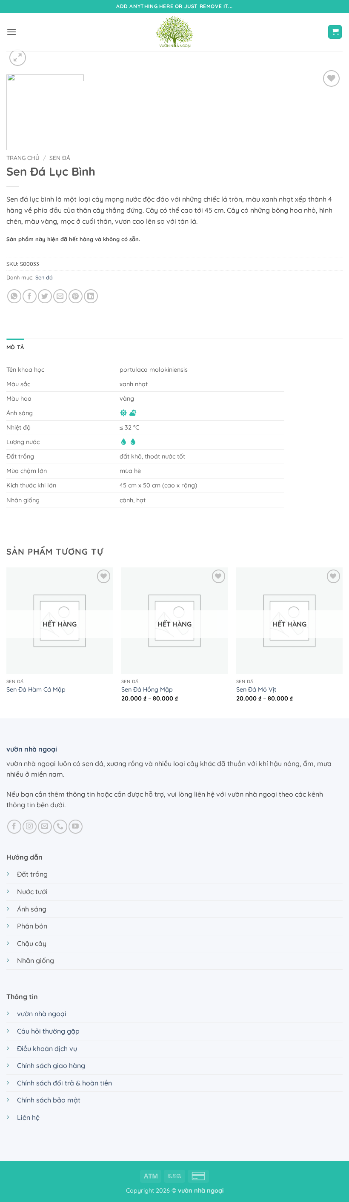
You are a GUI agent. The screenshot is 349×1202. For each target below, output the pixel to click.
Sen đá (59, 157)
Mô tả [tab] (15, 347)
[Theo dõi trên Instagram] (30, 827)
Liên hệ (28, 1117)
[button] (11, 31)
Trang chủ (23, 157)
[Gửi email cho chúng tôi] (45, 827)
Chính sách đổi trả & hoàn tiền (64, 1083)
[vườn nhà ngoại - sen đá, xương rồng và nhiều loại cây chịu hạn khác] (174, 32)
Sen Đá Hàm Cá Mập (36, 689)
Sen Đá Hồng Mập (147, 689)
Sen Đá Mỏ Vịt (256, 689)
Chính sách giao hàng (51, 1065)
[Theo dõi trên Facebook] (14, 827)
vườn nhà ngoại (31, 749)
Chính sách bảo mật (48, 1100)
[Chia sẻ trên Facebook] (30, 296)
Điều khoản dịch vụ (47, 1048)
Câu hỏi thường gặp (48, 1031)
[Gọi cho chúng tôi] (60, 827)
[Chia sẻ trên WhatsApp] (14, 296)
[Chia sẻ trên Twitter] (45, 296)
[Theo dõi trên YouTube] (76, 827)
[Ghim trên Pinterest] (76, 296)
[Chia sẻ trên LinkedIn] (91, 296)
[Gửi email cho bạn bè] (60, 296)
